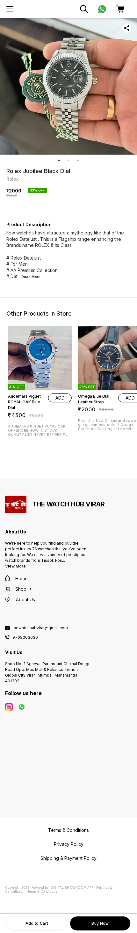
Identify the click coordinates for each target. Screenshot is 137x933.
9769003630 (25, 637)
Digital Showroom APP (72, 887)
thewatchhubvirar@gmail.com (40, 628)
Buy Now (100, 923)
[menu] (9, 8)
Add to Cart (36, 923)
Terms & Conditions (42, 891)
